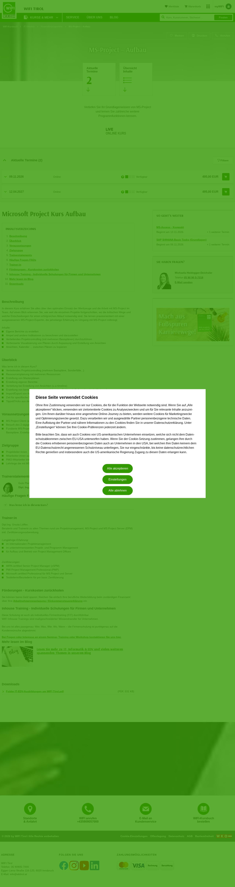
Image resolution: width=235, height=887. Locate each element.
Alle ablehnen (118, 490)
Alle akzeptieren (117, 468)
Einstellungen (117, 479)
